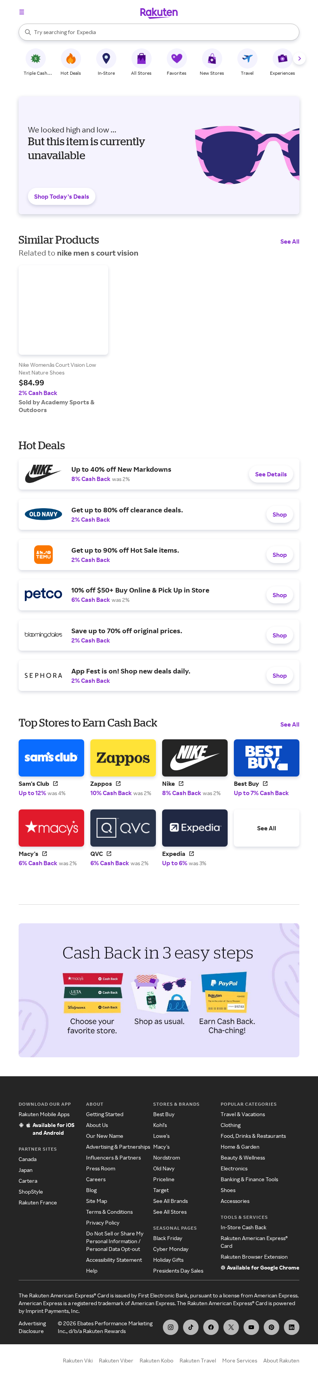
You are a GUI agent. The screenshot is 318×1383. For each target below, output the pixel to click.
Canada (27, 1159)
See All (289, 241)
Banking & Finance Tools (249, 1179)
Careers (95, 1179)
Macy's (161, 1146)
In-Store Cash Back (243, 1227)
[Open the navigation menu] (22, 12)
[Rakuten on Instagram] (170, 1327)
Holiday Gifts (168, 1259)
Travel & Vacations (243, 1114)
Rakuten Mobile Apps (44, 1114)
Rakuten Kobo (156, 1360)
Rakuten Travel (198, 1360)
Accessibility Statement (114, 1259)
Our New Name (104, 1135)
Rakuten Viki (78, 1360)
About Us (97, 1125)
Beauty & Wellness (243, 1157)
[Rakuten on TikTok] (191, 1327)
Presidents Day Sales (178, 1270)
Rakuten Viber (116, 1360)
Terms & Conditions (109, 1211)
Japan (26, 1170)
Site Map (96, 1200)
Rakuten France (38, 1202)
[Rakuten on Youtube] (251, 1327)
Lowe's (161, 1135)
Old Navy (164, 1168)
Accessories (235, 1200)
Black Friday (167, 1238)
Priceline (164, 1179)
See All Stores (170, 1211)
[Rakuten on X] (231, 1327)
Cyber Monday (170, 1249)
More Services (239, 1360)
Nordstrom (166, 1157)
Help (91, 1270)
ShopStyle (31, 1191)
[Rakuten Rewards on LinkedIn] (291, 1327)
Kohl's (160, 1125)
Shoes (228, 1190)
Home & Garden (240, 1146)
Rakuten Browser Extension (254, 1256)
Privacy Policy (102, 1222)
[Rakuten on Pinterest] (271, 1327)
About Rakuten (281, 1360)
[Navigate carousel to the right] (299, 58)
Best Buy (164, 1114)
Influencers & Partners (113, 1157)
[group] (63, 339)
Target (161, 1190)
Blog (91, 1190)
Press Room (100, 1168)
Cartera (28, 1180)
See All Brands (170, 1200)
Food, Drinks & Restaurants (253, 1135)
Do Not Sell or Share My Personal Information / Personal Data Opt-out (114, 1241)
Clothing (230, 1125)
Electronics (234, 1168)
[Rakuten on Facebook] (211, 1327)
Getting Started (104, 1114)
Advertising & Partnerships (118, 1146)
